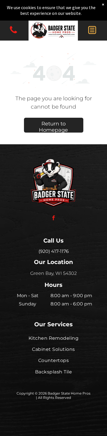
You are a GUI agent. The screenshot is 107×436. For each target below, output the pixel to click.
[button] (92, 30)
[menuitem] (53, 337)
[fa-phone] (13, 33)
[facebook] (53, 218)
